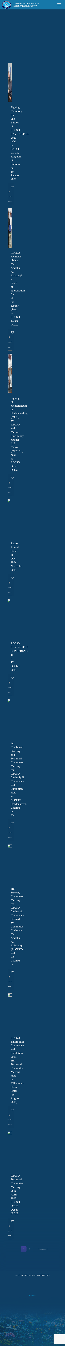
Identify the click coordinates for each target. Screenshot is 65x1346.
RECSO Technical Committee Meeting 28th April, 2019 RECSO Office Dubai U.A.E (17, 1194)
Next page (42, 1249)
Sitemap (32, 1295)
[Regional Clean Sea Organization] (20, 5)
